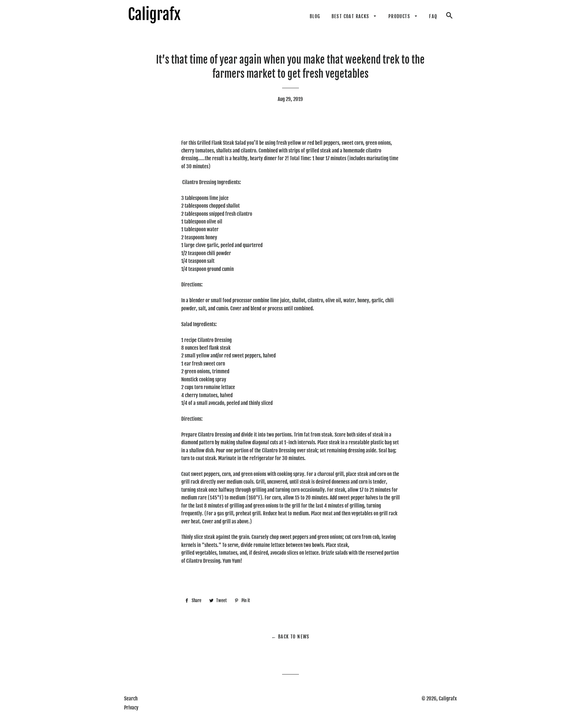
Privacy (131, 707)
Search (131, 698)
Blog (315, 16)
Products (400, 16)
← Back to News (290, 636)
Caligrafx (448, 698)
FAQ (433, 16)
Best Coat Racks (351, 16)
